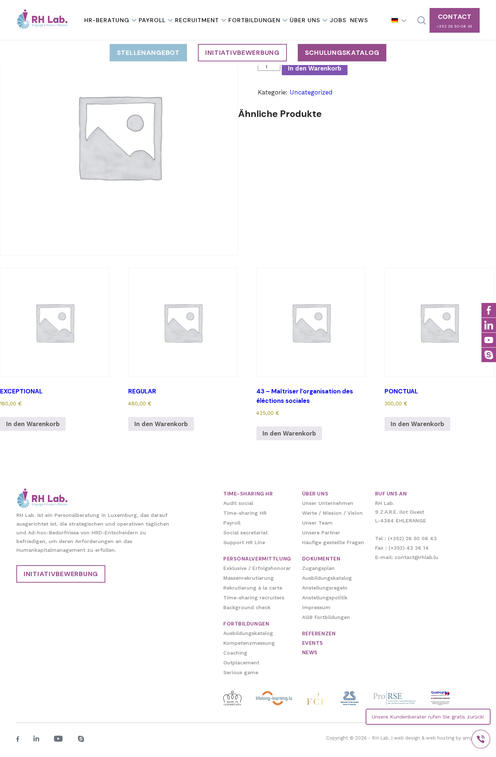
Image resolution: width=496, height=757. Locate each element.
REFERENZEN (319, 633)
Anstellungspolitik (324, 597)
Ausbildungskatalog (248, 633)
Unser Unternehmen (327, 503)
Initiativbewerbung (242, 52)
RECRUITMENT (197, 20)
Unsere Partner (321, 532)
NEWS (359, 20)
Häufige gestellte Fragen (333, 542)
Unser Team (317, 523)
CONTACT (454, 20)
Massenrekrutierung (248, 578)
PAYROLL (152, 20)
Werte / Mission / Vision (332, 513)
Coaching (235, 653)
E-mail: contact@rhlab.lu (406, 557)
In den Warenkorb (314, 68)
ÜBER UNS (305, 20)
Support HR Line (244, 542)
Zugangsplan (318, 568)
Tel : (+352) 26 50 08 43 (406, 538)
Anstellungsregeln (324, 588)
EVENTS (312, 643)
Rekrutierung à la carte (252, 588)
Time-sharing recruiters (253, 597)
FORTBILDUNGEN (254, 20)
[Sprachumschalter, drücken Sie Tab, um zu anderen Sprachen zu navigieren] (399, 20)
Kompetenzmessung (249, 643)
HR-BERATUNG (106, 20)
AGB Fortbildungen (326, 617)
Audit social (238, 503)
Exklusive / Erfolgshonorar (257, 568)
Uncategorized (311, 92)
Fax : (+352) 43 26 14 (402, 548)
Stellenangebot (148, 52)
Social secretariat (245, 532)
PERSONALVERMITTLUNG (257, 558)
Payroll (231, 523)
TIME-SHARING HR (248, 493)
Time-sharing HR (245, 513)
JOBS (338, 20)
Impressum (316, 607)
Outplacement (241, 662)
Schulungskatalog (342, 52)
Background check (247, 607)
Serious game (240, 672)
